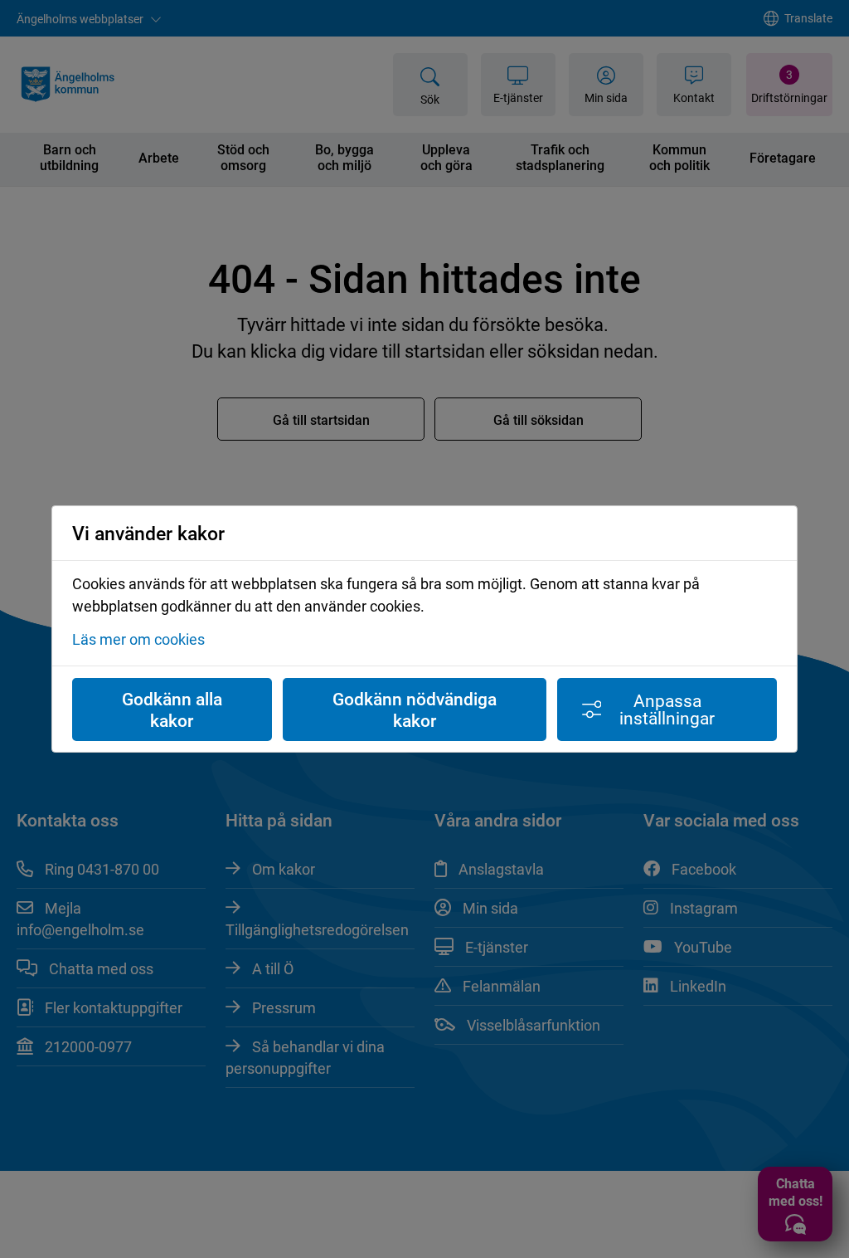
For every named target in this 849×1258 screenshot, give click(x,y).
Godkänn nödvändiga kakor (414, 709)
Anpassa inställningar (667, 709)
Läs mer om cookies (138, 639)
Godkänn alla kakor (172, 709)
